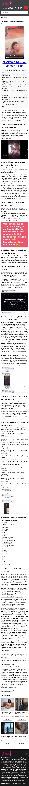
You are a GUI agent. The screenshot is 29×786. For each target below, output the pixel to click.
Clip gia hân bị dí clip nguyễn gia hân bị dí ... (21, 737)
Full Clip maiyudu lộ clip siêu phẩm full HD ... (7, 713)
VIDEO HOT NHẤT (15, 8)
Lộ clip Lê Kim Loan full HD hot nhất (21, 713)
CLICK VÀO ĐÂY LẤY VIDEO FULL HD (15, 64)
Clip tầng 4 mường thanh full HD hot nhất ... (7, 737)
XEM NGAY (7, 719)
